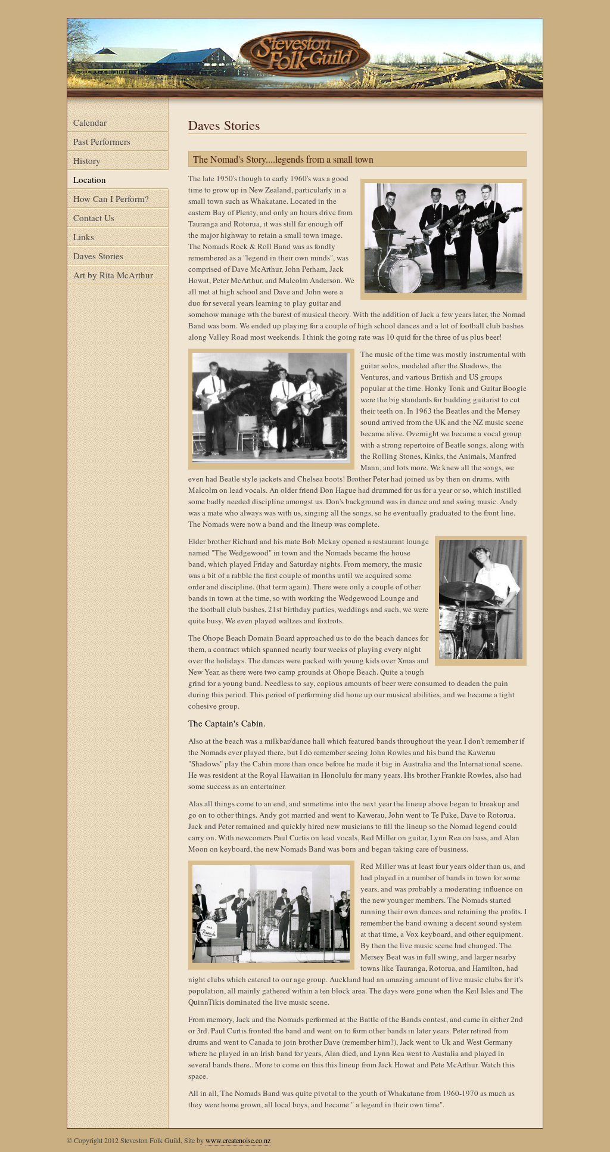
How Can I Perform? (111, 198)
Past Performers (101, 141)
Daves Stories (98, 256)
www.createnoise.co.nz (238, 1140)
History (87, 160)
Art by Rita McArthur (113, 275)
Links (83, 237)
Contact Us (93, 217)
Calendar (90, 122)
